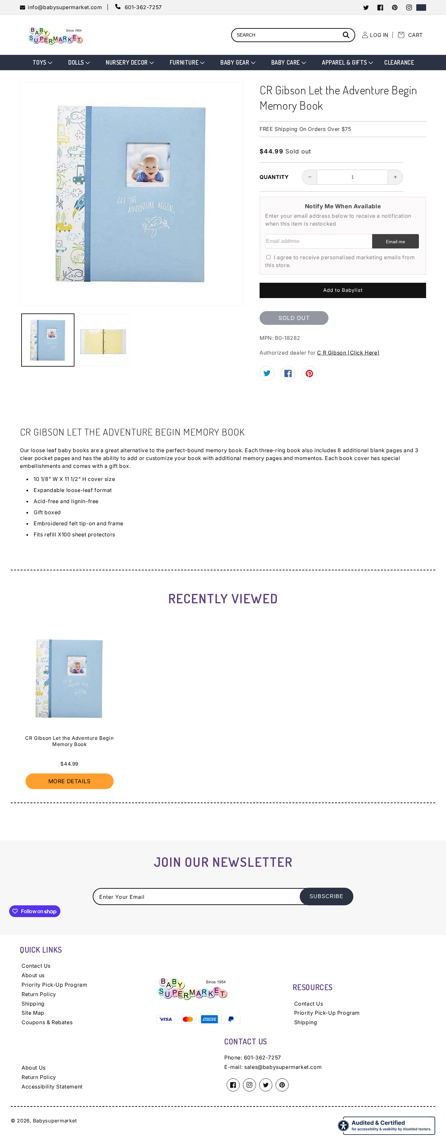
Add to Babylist (343, 290)
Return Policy (39, 994)
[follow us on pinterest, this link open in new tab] (309, 375)
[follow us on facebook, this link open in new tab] (288, 375)
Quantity (274, 177)
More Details (69, 781)
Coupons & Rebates (47, 1022)
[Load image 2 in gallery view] (103, 340)
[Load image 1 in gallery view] (48, 340)
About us (33, 975)
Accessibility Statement (52, 1086)
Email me (395, 241)
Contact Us (36, 965)
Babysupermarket (55, 1121)
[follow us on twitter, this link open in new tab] (267, 374)
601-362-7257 (262, 1057)
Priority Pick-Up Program (54, 984)
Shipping (33, 1003)
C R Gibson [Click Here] (348, 352)
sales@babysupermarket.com (283, 1067)
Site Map (33, 1012)
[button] (42, 62)
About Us (34, 1067)
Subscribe (326, 896)
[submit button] (347, 35)
